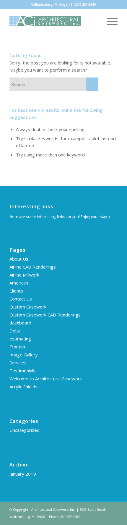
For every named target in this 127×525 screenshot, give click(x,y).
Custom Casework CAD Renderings (45, 315)
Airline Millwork (24, 275)
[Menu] (109, 21)
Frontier (17, 347)
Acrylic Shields (23, 387)
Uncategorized (24, 430)
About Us (18, 259)
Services (18, 363)
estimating (20, 339)
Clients (16, 291)
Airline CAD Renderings (32, 267)
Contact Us (20, 299)
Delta (14, 331)
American (18, 283)
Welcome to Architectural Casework (45, 379)
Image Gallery (23, 355)
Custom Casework (27, 307)
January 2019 (22, 474)
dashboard (20, 323)
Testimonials (22, 371)
